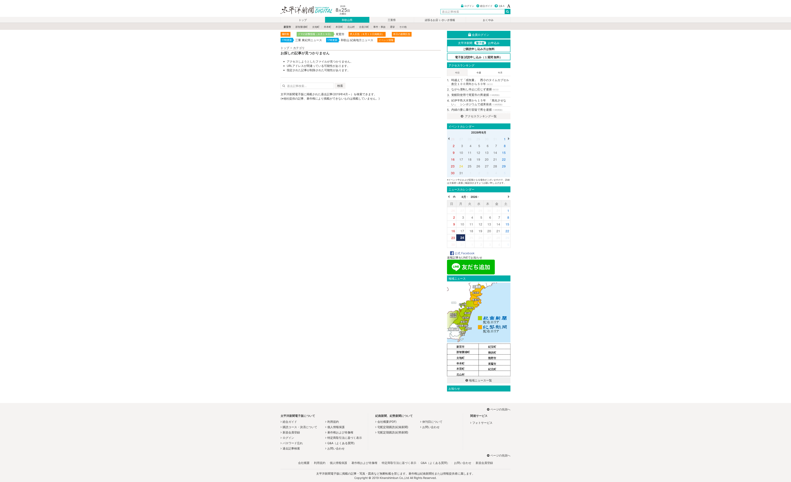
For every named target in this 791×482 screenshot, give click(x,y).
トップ (303, 20)
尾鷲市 (492, 363)
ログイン (469, 5)
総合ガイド (486, 5)
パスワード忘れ (293, 443)
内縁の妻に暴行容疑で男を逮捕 (477, 109)
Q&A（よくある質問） (341, 443)
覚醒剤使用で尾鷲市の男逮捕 (475, 94)
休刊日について (432, 421)
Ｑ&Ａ (501, 5)
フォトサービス (482, 422)
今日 (457, 72)
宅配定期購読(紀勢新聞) (392, 432)
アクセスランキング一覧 (480, 116)
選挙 (392, 26)
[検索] (507, 11)
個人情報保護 (336, 427)
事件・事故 (379, 26)
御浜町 (492, 352)
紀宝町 (492, 346)
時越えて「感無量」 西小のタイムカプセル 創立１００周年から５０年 (480, 82)
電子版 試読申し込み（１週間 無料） (478, 57)
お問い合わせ (336, 448)
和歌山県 (347, 20)
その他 (403, 26)
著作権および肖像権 (340, 432)
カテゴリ (299, 48)
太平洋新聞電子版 (303, 10)
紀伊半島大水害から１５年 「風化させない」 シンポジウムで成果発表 (478, 102)
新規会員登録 (291, 432)
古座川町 (364, 26)
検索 (340, 85)
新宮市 (287, 26)
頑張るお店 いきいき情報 (440, 20)
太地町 (315, 26)
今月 (500, 72)
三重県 (392, 20)
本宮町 (339, 26)
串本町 (327, 26)
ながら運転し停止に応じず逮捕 (475, 89)
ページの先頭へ (500, 409)
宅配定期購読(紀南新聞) (392, 427)
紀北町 (492, 369)
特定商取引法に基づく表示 (344, 437)
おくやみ (488, 20)
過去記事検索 (291, 448)
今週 (478, 72)
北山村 (351, 26)
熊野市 (492, 358)
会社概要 (304, 463)
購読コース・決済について (300, 427)
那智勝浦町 (301, 26)
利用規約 (333, 421)
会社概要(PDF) (387, 421)
